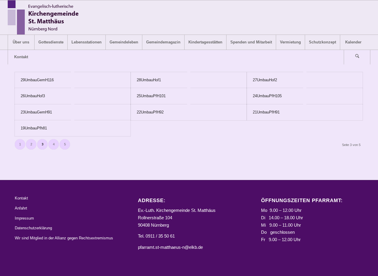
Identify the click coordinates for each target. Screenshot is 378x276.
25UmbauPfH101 (151, 96)
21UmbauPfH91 (266, 112)
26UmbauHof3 (33, 96)
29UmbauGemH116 (37, 80)
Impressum (24, 218)
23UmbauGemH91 (36, 112)
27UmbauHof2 (265, 80)
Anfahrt (21, 208)
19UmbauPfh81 (34, 128)
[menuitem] (21, 42)
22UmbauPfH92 (150, 112)
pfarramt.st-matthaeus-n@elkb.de (170, 247)
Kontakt (21, 198)
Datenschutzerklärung (33, 228)
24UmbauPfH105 (267, 96)
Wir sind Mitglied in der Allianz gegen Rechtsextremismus (64, 238)
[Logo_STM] (45, 17)
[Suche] (357, 57)
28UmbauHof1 (149, 80)
